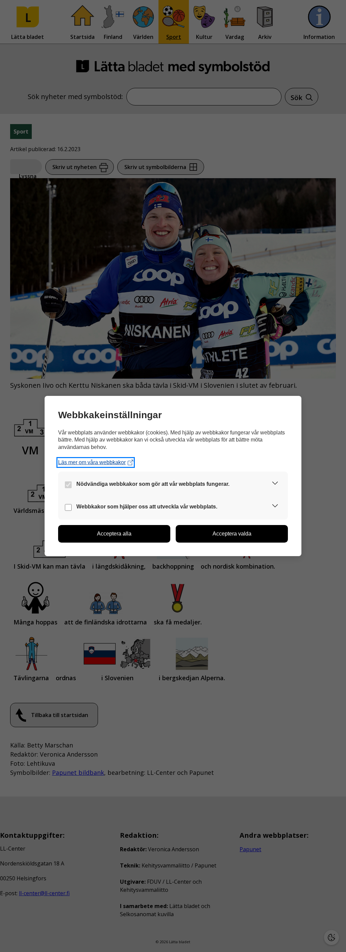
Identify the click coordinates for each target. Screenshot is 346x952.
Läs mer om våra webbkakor (92, 462)
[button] (275, 484)
